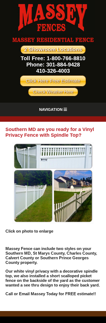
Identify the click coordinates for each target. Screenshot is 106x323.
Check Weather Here (53, 92)
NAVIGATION (51, 109)
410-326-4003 (53, 71)
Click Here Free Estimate (53, 81)
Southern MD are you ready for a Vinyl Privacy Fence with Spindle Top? (49, 132)
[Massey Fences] (53, 44)
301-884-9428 (63, 65)
